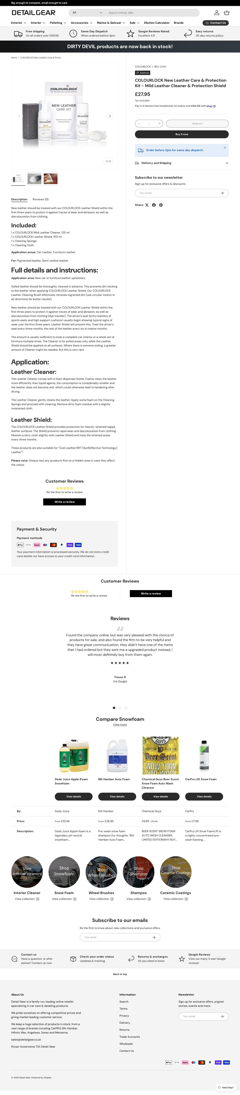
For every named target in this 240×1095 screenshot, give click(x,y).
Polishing (56, 23)
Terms (123, 1008)
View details (73, 796)
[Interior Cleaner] (27, 872)
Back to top (120, 974)
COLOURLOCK (143, 66)
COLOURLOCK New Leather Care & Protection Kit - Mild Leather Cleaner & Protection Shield (41, 57)
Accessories (79, 23)
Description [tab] (19, 199)
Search (123, 1001)
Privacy (124, 1016)
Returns (124, 1030)
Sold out (197, 123)
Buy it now (182, 134)
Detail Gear (25, 1077)
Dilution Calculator (157, 23)
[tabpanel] (64, 336)
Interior (36, 23)
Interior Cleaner (27, 893)
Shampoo (139, 893)
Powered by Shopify (41, 1077)
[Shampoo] (138, 872)
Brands (179, 23)
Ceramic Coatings (175, 893)
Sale (132, 23)
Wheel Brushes (101, 893)
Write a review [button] (65, 502)
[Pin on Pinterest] (160, 205)
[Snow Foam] (64, 872)
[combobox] (134, 13)
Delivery (124, 1023)
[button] (227, 13)
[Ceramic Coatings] (176, 872)
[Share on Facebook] (153, 205)
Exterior (16, 23)
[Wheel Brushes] (101, 872)
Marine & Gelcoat (109, 23)
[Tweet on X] (146, 205)
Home (14, 57)
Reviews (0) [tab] (40, 199)
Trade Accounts (129, 1037)
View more (120, 724)
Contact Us (126, 1051)
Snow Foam (64, 893)
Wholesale (126, 1044)
